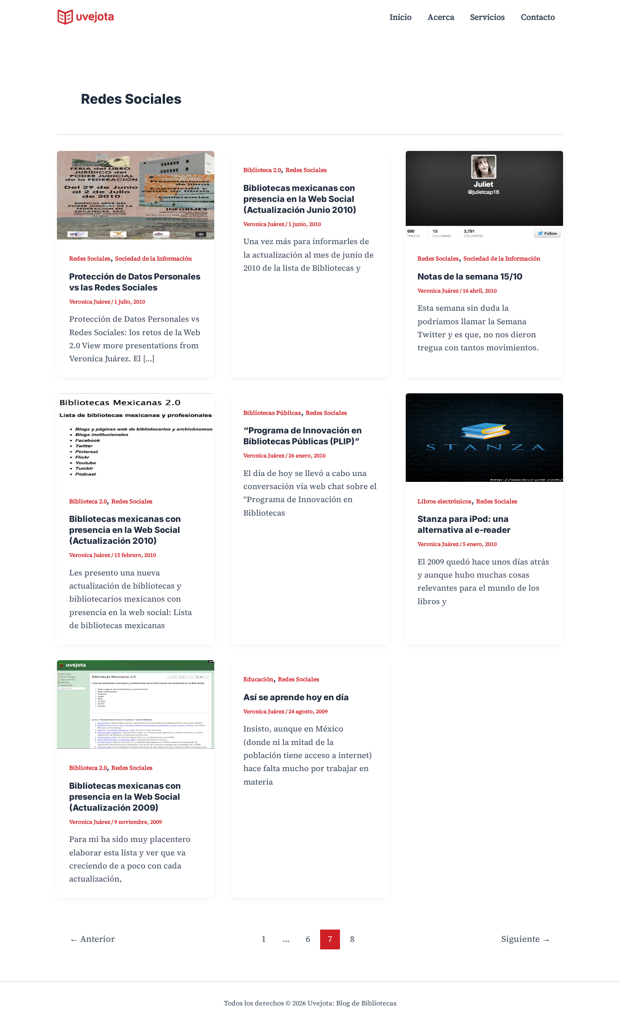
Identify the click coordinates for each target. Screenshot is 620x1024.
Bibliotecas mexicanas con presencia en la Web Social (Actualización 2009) (125, 797)
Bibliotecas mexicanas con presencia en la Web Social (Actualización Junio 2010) (299, 199)
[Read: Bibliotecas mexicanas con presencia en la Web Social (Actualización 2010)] (135, 436)
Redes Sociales (90, 258)
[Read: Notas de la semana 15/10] (484, 193)
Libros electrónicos (445, 501)
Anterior (92, 939)
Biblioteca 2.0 (262, 170)
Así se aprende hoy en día (296, 697)
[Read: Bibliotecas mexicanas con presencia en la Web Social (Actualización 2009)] (135, 703)
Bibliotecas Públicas (272, 413)
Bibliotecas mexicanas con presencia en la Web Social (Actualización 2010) (125, 530)
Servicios (487, 16)
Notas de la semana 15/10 (470, 276)
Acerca (441, 16)
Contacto (538, 16)
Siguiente (525, 939)
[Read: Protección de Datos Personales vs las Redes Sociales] (135, 193)
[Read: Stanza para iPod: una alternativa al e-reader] (484, 436)
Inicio (401, 16)
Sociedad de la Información (153, 258)
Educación (258, 679)
